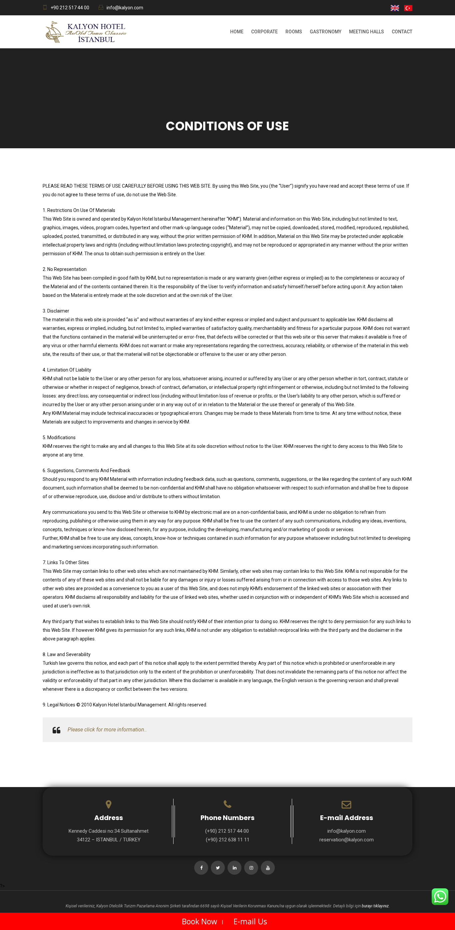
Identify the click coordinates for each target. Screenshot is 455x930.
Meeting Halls (366, 31)
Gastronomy (325, 31)
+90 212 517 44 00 (70, 7)
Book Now (199, 921)
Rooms (293, 31)
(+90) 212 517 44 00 (227, 831)
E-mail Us (250, 921)
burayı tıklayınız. (376, 906)
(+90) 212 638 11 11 (227, 840)
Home (236, 31)
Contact (402, 31)
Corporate (264, 31)
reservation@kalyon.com (346, 840)
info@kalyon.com (125, 7)
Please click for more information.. (107, 729)
